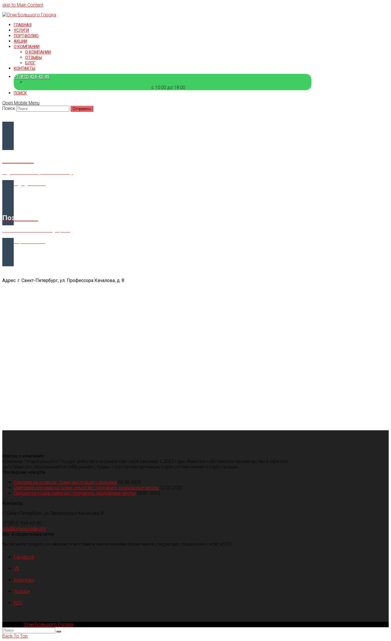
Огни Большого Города (48, 624)
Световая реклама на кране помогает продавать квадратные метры (86, 487)
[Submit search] (58, 631)
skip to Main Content (22, 5)
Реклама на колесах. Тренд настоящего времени (65, 482)
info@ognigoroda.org (24, 528)
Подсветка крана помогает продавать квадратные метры (75, 493)
